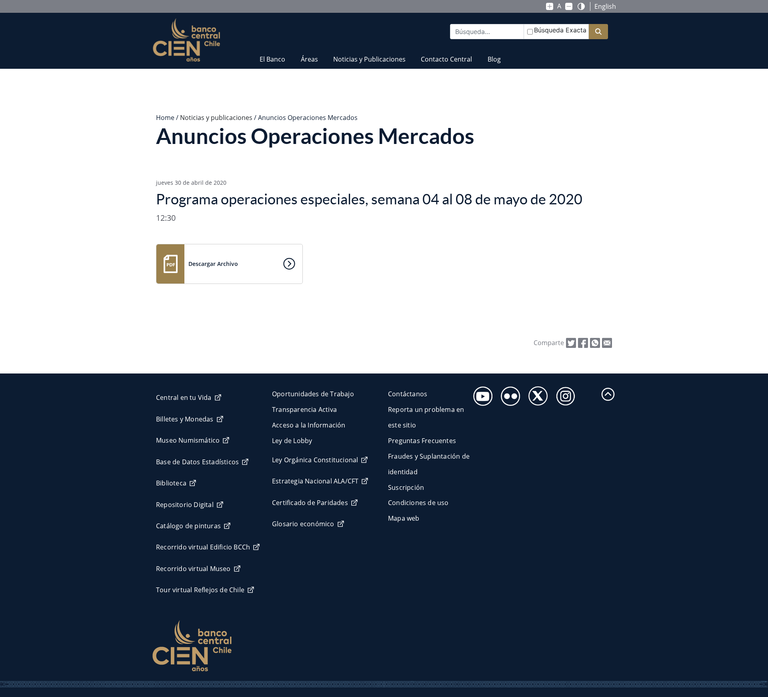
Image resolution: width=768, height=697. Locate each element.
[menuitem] (272, 54)
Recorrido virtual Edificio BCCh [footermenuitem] (203, 547)
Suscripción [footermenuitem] (406, 487)
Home (165, 117)
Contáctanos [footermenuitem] (407, 393)
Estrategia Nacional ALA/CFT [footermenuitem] (315, 481)
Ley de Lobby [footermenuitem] (292, 440)
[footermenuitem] (480, 393)
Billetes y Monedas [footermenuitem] (185, 419)
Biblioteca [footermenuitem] (171, 483)
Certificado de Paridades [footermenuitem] (310, 502)
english (605, 6)
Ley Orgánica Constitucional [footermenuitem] (315, 459)
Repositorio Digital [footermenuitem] (185, 504)
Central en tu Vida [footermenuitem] (184, 397)
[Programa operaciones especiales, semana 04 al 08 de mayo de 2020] (607, 342)
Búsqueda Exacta (560, 30)
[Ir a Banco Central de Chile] (186, 40)
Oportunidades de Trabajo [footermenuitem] (313, 393)
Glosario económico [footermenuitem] (303, 523)
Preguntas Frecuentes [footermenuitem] (422, 440)
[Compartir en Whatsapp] (595, 342)
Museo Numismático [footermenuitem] (188, 440)
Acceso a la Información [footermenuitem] (309, 425)
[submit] (598, 32)
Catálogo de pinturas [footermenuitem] (188, 525)
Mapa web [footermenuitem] (404, 518)
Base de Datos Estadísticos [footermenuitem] (197, 461)
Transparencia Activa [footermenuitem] (304, 409)
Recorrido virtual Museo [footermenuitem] (193, 568)
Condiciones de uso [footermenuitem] (418, 502)
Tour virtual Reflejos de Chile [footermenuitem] (200, 589)
